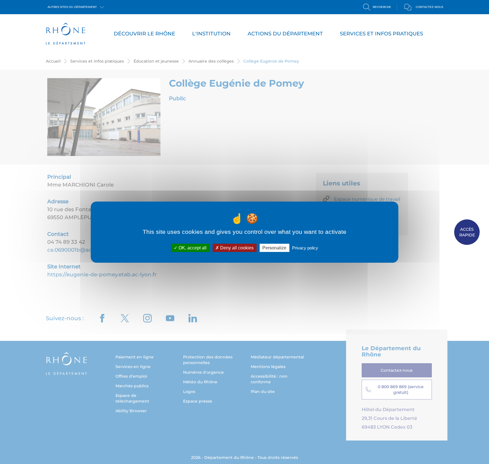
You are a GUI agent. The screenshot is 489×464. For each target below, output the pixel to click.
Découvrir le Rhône (144, 34)
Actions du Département (285, 34)
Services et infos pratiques (381, 34)
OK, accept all (192, 247)
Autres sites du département (73, 7)
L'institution (211, 34)
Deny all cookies (236, 247)
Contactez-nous (429, 7)
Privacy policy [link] (305, 247)
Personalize (274, 247)
